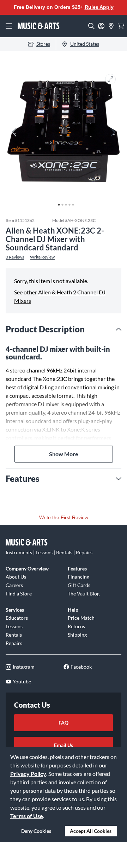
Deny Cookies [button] (36, 831)
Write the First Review (63, 517)
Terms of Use (26, 815)
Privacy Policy (28, 773)
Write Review (42, 257)
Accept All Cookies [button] (90, 831)
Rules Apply (99, 7)
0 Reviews (15, 257)
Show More (63, 454)
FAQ (63, 723)
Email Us (63, 745)
